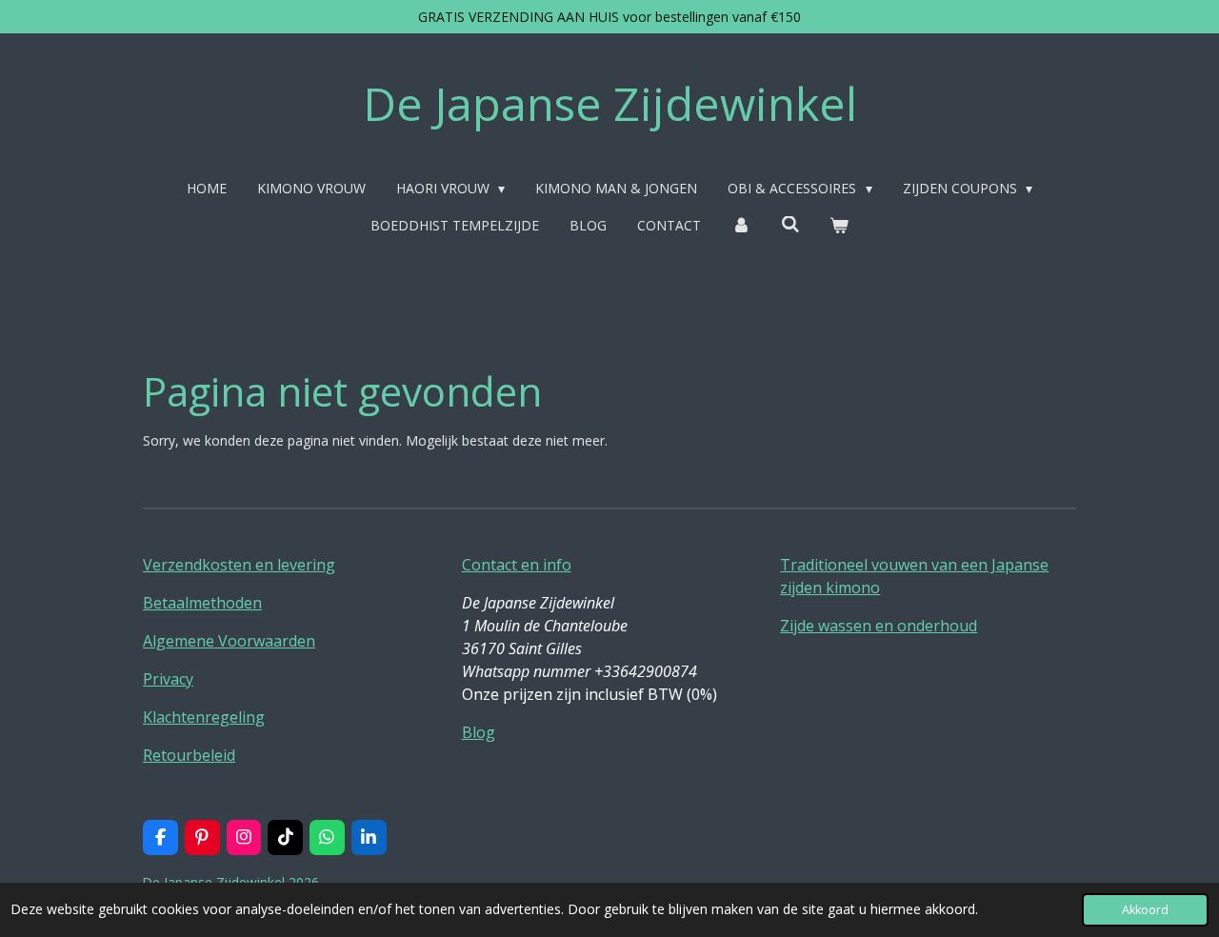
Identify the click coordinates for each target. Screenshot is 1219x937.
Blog (478, 732)
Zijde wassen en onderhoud (878, 625)
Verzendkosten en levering (239, 564)
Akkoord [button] (1145, 910)
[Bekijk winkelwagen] (839, 225)
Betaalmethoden (202, 602)
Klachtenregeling (204, 717)
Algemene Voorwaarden (229, 640)
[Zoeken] (790, 224)
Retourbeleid (189, 755)
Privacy (168, 678)
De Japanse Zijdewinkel (610, 103)
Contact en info (516, 564)
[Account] (741, 225)
